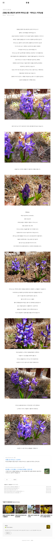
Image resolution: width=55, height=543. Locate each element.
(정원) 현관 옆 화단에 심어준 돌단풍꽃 (11, 488)
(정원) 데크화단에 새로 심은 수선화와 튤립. (11, 492)
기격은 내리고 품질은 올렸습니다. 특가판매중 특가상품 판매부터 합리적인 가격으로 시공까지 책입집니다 (23, 472)
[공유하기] (8, 480)
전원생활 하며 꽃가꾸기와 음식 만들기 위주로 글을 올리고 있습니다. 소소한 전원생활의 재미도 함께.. (23, 530)
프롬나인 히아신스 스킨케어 (13, 459)
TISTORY (28, 540)
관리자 (32, 540)
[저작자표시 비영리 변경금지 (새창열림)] (19, 479)
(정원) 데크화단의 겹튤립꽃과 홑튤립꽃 (11, 486)
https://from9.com (9, 457)
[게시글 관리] (10, 480)
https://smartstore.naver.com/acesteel (13, 467)
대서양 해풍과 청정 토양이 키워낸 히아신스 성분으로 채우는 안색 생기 (22, 461)
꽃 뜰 (27, 3)
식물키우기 (6, 484)
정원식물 (10, 484)
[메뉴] (3, 2)
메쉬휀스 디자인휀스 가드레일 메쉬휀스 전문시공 (18, 469)
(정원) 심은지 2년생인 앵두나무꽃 (10, 489)
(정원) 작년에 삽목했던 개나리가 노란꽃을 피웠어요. (13, 491)
